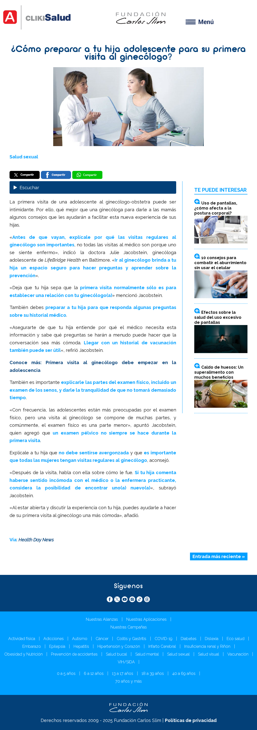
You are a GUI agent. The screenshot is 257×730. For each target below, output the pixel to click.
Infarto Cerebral (162, 646)
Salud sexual (24, 156)
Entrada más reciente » (218, 556)
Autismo (79, 638)
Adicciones (53, 638)
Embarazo (31, 646)
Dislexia (211, 638)
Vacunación (237, 654)
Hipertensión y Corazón (118, 646)
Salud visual (208, 654)
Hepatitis (81, 646)
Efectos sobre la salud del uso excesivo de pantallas (217, 317)
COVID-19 (163, 638)
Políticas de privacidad (191, 720)
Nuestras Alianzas (102, 619)
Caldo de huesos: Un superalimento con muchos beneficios (218, 372)
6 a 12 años (94, 673)
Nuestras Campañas (128, 627)
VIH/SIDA (126, 662)
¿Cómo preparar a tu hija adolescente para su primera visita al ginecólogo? (128, 53)
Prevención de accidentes (74, 654)
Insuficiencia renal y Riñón (207, 646)
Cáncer (102, 638)
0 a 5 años (66, 673)
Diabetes (189, 638)
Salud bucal (116, 654)
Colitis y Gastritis (131, 638)
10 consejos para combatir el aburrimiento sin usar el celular (220, 262)
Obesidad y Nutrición (23, 654)
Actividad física (21, 638)
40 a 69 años (184, 673)
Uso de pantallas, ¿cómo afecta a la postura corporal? (215, 208)
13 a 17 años (122, 673)
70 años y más (128, 681)
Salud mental (147, 654)
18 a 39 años (153, 673)
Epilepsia (57, 646)
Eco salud (235, 638)
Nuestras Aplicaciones (146, 619)
